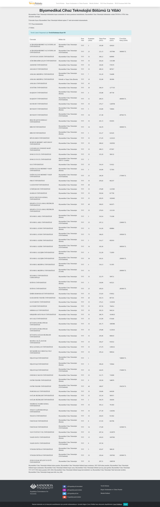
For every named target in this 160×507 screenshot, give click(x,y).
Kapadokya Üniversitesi (37, 491)
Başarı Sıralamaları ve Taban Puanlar (111, 489)
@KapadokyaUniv (72, 493)
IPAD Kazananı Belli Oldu (123, 3)
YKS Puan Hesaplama (106, 3)
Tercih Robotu (60, 3)
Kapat (125, 504)
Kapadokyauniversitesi (74, 497)
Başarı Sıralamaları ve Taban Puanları (77, 3)
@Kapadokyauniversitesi (74, 490)
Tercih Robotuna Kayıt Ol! (57, 32)
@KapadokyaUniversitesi (74, 486)
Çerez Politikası (117, 504)
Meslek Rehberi (94, 3)
